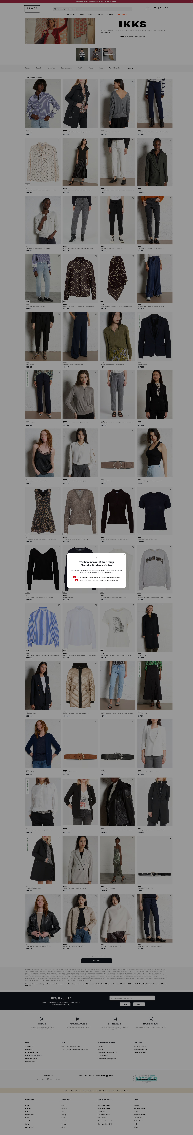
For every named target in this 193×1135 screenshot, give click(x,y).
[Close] (124, 554)
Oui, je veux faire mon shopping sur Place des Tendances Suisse (98, 577)
